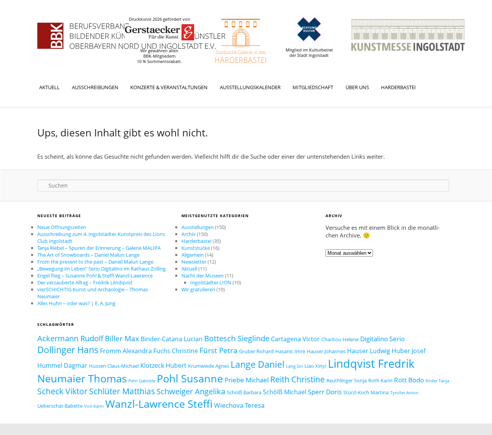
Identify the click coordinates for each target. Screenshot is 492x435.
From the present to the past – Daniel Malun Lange (95, 261)
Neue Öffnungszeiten (61, 227)
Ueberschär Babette (60, 405)
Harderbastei (398, 87)
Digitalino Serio (382, 338)
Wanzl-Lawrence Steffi (159, 404)
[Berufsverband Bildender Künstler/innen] (50, 36)
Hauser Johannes (326, 351)
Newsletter (193, 261)
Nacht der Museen (202, 275)
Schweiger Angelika (190, 391)
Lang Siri (294, 366)
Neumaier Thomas (82, 378)
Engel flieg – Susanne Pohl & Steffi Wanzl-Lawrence (95, 275)
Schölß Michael (284, 392)
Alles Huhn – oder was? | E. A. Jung (76, 303)
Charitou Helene (340, 339)
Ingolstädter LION (210, 282)
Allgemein (192, 254)
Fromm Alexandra (126, 351)
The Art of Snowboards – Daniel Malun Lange (88, 254)
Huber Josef (409, 351)
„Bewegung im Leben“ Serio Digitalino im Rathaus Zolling (101, 268)
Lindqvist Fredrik (371, 363)
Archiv (188, 234)
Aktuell (49, 87)
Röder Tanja (437, 381)
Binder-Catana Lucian (172, 339)
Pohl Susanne (190, 378)
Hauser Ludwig (368, 351)
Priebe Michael (246, 379)
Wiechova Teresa (239, 405)
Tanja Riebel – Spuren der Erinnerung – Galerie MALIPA (99, 247)
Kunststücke (195, 247)
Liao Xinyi (315, 365)
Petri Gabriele (141, 381)
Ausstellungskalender (250, 87)
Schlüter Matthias (122, 391)
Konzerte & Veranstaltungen (169, 87)
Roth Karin (380, 380)
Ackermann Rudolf (70, 338)
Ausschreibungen (95, 87)
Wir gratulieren (198, 289)
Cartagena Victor (295, 339)
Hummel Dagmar (62, 365)
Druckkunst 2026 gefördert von (159, 19)
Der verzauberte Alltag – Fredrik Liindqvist (85, 282)
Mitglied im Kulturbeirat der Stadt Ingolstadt (309, 52)
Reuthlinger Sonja (346, 380)
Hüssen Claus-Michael (114, 365)
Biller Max (122, 339)
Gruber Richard (256, 351)
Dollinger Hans (67, 350)
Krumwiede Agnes (208, 365)
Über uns (357, 87)
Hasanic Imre (290, 351)
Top (473, 416)
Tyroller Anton (404, 392)
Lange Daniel (257, 364)
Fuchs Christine (175, 351)
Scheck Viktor (62, 391)
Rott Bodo (409, 379)
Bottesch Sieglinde (236, 338)
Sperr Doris (325, 391)
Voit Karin (94, 406)
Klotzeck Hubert (163, 365)
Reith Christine (297, 379)
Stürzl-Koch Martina (366, 392)
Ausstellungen (197, 227)
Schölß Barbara (244, 392)
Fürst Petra (218, 350)
